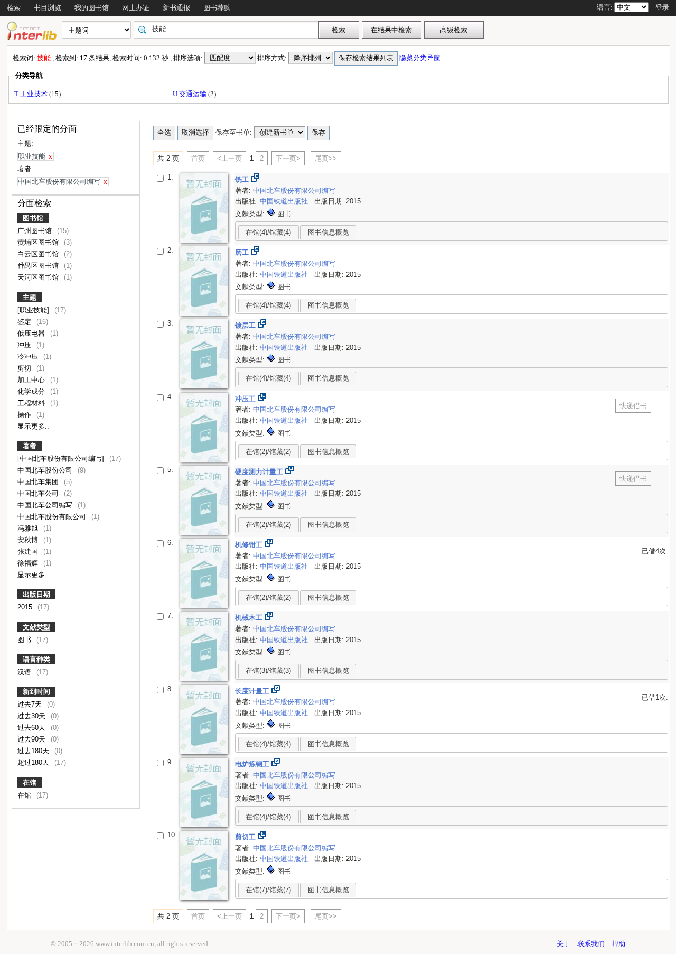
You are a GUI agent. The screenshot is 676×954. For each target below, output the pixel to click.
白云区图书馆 (39, 254)
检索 (14, 8)
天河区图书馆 (39, 277)
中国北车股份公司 (45, 470)
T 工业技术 (31, 94)
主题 (29, 297)
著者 (29, 446)
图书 (25, 640)
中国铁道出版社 (285, 201)
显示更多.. (33, 426)
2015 (25, 607)
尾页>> (326, 158)
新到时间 (36, 692)
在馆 (29, 782)
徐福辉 (28, 563)
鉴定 (25, 322)
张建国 (28, 551)
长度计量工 (253, 691)
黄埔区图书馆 (39, 242)
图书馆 (33, 218)
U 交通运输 (190, 94)
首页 (198, 158)
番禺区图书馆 (39, 266)
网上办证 (135, 8)
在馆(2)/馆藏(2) (268, 452)
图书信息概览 (328, 232)
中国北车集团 (39, 482)
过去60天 (32, 727)
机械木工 (250, 618)
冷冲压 (28, 356)
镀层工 (246, 325)
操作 (25, 415)
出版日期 (36, 594)
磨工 (243, 252)
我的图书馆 (91, 8)
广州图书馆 (35, 231)
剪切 (25, 368)
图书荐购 (217, 8)
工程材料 (32, 403)
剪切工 (246, 837)
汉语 (25, 672)
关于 (563, 944)
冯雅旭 (28, 528)
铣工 (243, 179)
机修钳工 (250, 545)
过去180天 (34, 751)
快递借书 (633, 406)
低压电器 (32, 333)
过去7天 (30, 704)
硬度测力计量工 (260, 472)
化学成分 (32, 391)
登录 (662, 7)
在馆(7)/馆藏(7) (268, 890)
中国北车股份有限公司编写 (294, 190)
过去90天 (32, 739)
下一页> (288, 158)
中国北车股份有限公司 (52, 517)
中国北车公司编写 (45, 505)
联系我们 (591, 944)
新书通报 (176, 8)
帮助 (618, 944)
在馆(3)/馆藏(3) (268, 670)
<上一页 (229, 158)
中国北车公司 (39, 493)
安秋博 (28, 540)
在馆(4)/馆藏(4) (268, 232)
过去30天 (32, 716)
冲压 (25, 345)
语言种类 (36, 659)
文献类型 (36, 627)
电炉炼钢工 (253, 764)
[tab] (268, 232)
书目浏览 (47, 8)
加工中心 (32, 380)
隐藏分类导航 (420, 58)
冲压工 (246, 399)
